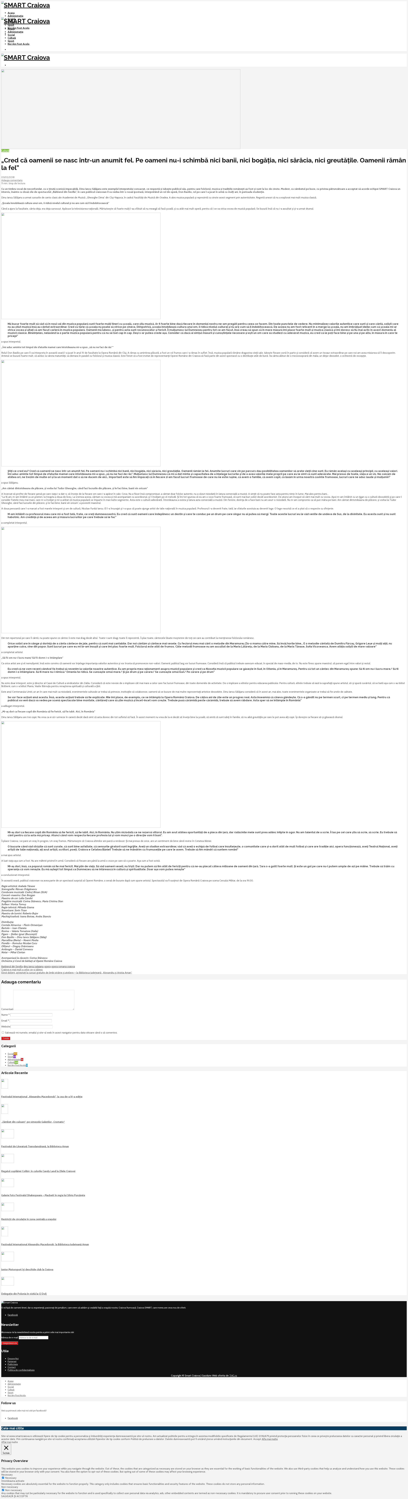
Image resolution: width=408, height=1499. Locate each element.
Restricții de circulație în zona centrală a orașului (28, 1219)
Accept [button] (257, 1439)
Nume (5, 1014)
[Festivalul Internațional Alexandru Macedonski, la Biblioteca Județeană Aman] (4, 1235)
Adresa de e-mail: (10, 1337)
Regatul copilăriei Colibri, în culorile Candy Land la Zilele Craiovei (38, 1171)
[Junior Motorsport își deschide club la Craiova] (7, 1260)
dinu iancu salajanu (33, 966)
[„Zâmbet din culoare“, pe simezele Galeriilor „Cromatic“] (4, 1113)
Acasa (11, 12)
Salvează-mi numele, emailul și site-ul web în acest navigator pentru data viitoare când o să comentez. (61, 1032)
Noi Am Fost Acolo (18, 28)
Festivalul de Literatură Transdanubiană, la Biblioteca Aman (35, 1146)
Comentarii (7, 1009)
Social (11, 34)
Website (5, 1026)
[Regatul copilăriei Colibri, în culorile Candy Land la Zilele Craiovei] (7, 1162)
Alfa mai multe (270, 1439)
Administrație (15, 15)
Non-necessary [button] (9, 1486)
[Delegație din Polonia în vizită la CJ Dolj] (7, 1284)
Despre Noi (13, 1358)
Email (5, 1020)
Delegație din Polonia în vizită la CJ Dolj (24, 1293)
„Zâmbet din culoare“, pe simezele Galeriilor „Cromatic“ (33, 1121)
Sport (11, 24)
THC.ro (233, 1375)
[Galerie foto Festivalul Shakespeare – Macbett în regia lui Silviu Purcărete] (7, 1186)
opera (47, 966)
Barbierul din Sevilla (12, 966)
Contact (12, 1367)
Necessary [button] (7, 1474)
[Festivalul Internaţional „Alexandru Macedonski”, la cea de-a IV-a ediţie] (4, 1087)
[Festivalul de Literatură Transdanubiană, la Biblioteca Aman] (7, 1137)
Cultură (12, 37)
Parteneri (12, 1361)
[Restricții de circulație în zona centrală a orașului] (7, 1210)
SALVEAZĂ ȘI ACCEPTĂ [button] (14, 1496)
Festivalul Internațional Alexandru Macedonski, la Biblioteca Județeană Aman (45, 1244)
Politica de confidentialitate (21, 1370)
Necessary (10, 1477)
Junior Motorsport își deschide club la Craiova (27, 1269)
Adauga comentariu (11, 180)
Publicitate (13, 1364)
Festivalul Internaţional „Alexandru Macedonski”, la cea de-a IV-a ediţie (41, 1096)
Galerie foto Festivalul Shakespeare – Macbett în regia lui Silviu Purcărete (43, 1195)
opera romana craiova (63, 966)
